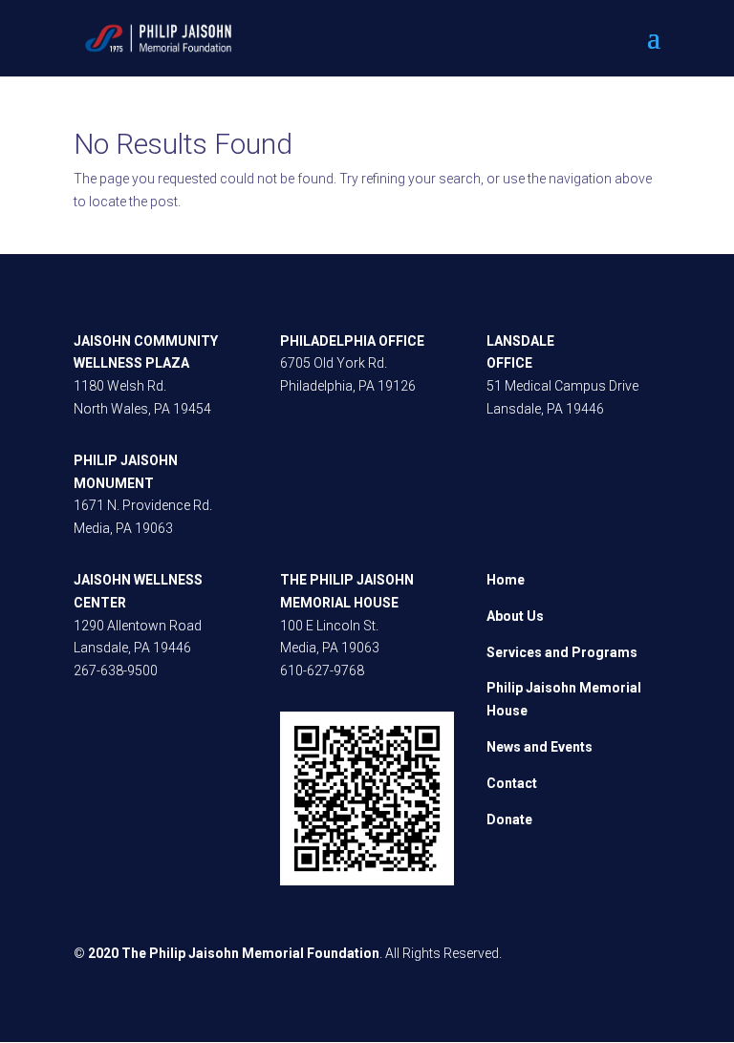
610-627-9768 (322, 670)
